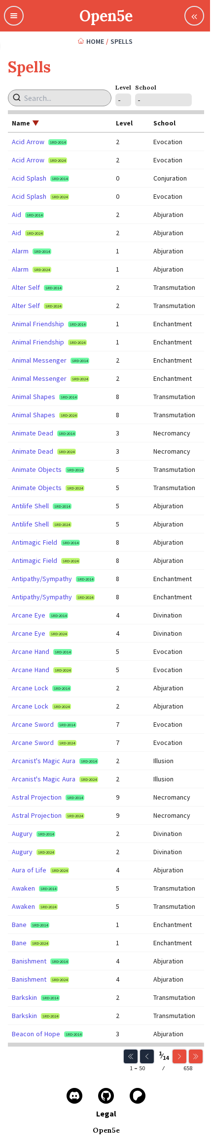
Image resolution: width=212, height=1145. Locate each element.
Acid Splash (29, 178)
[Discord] (74, 1096)
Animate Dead (32, 433)
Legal (106, 1113)
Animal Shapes (33, 396)
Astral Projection (37, 797)
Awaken (23, 888)
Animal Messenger (39, 360)
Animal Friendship (38, 323)
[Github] (106, 1096)
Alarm (20, 251)
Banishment (29, 961)
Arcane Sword (33, 724)
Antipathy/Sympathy (42, 578)
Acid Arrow (28, 141)
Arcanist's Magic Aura (43, 760)
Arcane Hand (30, 651)
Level (123, 87)
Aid (16, 214)
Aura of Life (29, 870)
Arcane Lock (30, 687)
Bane (19, 924)
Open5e (106, 16)
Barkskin (24, 997)
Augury (22, 833)
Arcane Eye (28, 615)
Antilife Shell (30, 505)
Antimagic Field (34, 542)
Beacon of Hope (36, 1033)
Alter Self (26, 287)
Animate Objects (37, 469)
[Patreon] (137, 1096)
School (145, 87)
